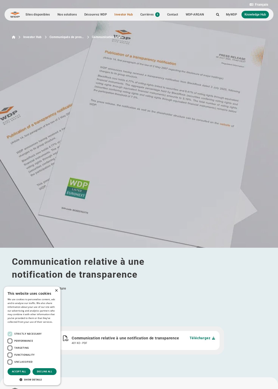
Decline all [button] (44, 371)
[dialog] (32, 336)
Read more (14, 325)
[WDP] (15, 15)
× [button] (56, 290)
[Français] (13, 37)
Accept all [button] (19, 371)
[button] (259, 5)
